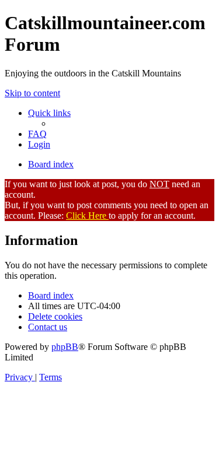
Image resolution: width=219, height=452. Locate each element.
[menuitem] (37, 134)
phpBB (64, 347)
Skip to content (32, 93)
